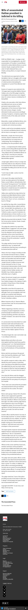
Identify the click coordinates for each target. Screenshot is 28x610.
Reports (4, 561)
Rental (4, 577)
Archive (4, 549)
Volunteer (5, 575)
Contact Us (5, 535)
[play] (2, 608)
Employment (6, 540)
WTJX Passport (6, 574)
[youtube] (4, 592)
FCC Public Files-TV (7, 562)
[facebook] (4, 587)
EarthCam (5, 554)
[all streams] (26, 608)
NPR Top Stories (9, 491)
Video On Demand (7, 548)
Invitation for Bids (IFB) (8, 579)
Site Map (5, 578)
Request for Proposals (8, 541)
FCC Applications (6, 566)
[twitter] (4, 595)
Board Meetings (6, 539)
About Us (5, 537)
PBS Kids (5, 551)
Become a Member (7, 573)
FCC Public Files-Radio (8, 563)
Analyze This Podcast (8, 553)
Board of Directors (7, 538)
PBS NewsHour (6, 550)
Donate (23, 2)
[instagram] (4, 589)
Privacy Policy (6, 564)
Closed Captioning (7, 565)
